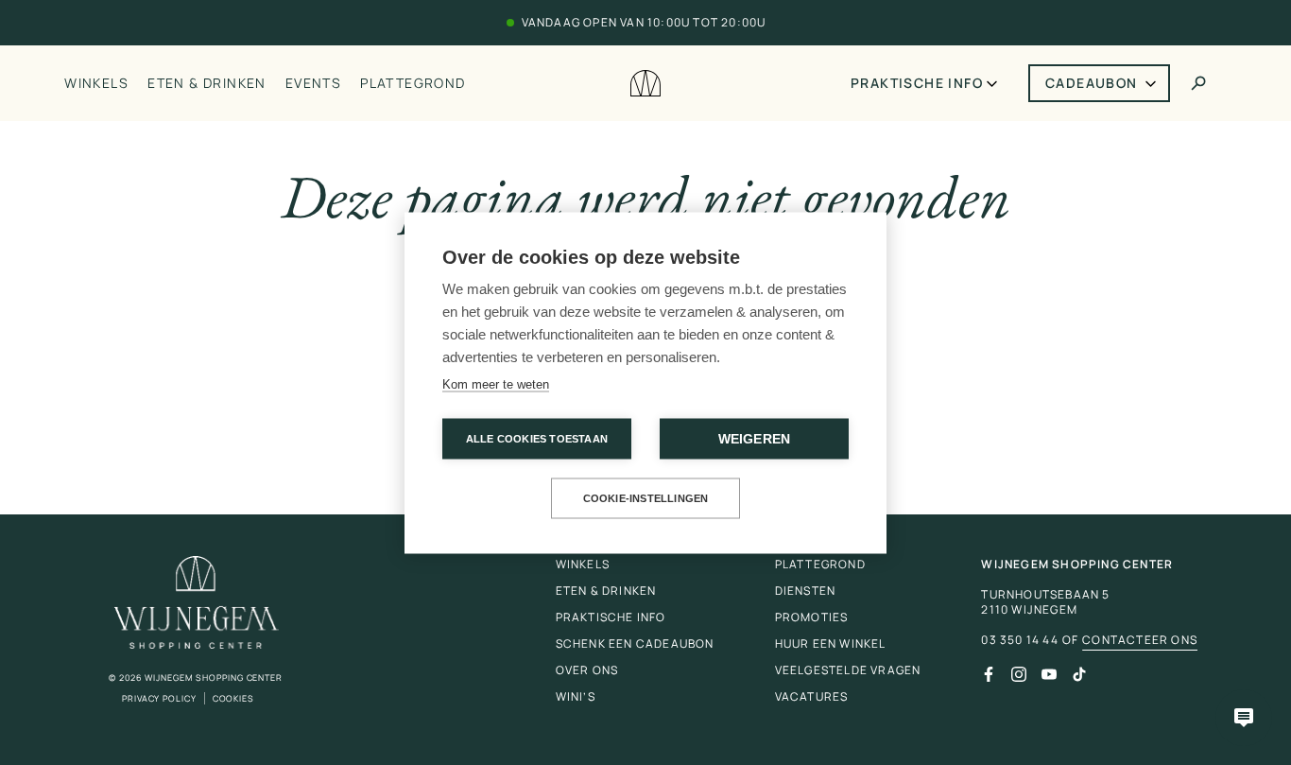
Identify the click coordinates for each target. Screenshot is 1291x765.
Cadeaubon (1091, 83)
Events (313, 83)
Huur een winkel (830, 643)
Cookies (233, 698)
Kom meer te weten (495, 383)
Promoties (812, 617)
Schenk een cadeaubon (635, 643)
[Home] (645, 83)
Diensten (805, 590)
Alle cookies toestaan (537, 437)
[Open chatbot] (1243, 717)
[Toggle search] (1198, 83)
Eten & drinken (207, 83)
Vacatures (812, 696)
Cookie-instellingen (646, 497)
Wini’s (575, 696)
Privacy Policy (159, 698)
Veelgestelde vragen (848, 670)
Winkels (96, 83)
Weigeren (754, 438)
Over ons (587, 670)
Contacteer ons (1139, 640)
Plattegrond (412, 83)
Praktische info (917, 83)
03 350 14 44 (1019, 640)
